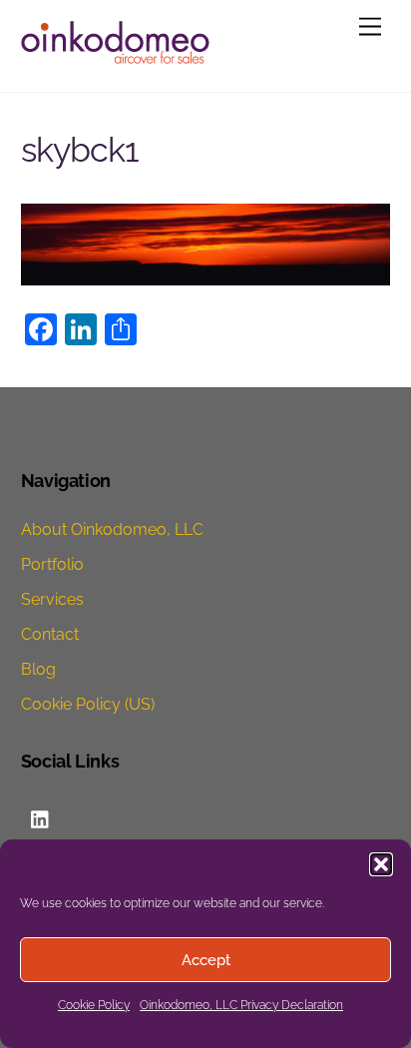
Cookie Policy (94, 1005)
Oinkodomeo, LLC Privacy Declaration (241, 1005)
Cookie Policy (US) (88, 704)
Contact (50, 634)
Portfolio (52, 564)
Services (52, 599)
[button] (381, 864)
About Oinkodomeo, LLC (112, 529)
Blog (38, 669)
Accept (206, 960)
